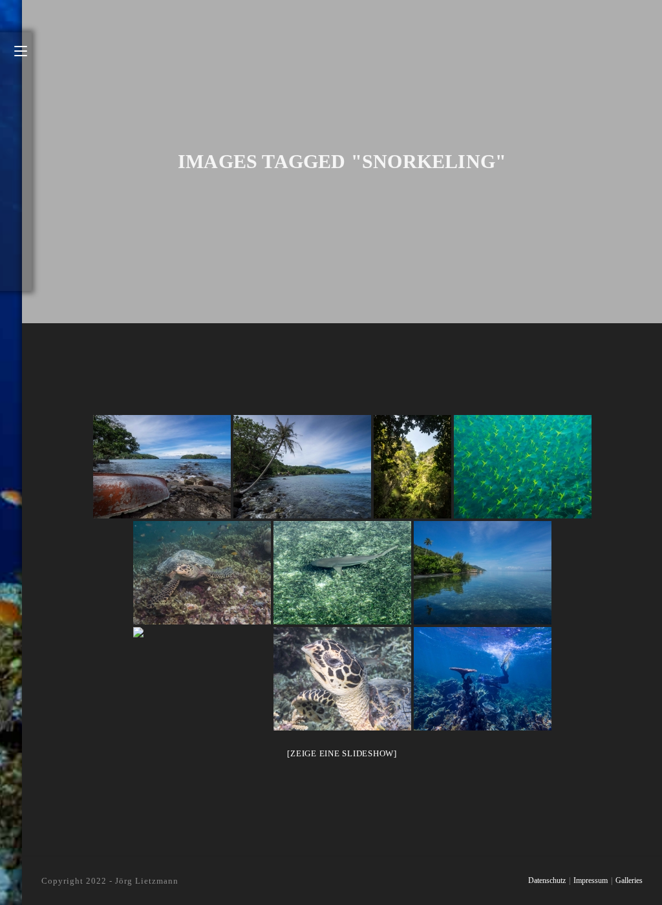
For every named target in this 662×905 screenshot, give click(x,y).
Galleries (629, 880)
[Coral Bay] (482, 678)
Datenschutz (547, 880)
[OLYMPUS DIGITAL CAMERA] (523, 466)
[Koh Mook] (412, 466)
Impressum (590, 880)
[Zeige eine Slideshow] (342, 753)
